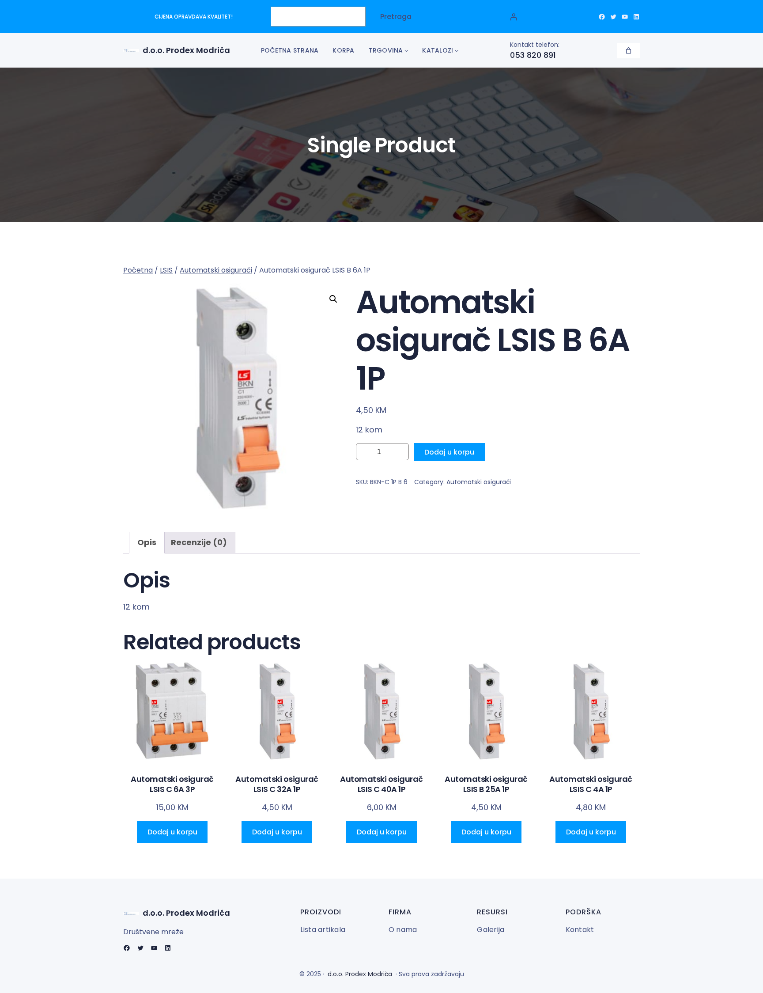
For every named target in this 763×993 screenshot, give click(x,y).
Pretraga (396, 16)
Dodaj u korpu (449, 452)
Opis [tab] (146, 542)
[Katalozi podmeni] (456, 50)
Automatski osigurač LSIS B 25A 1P (486, 784)
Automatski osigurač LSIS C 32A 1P (276, 784)
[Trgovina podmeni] (406, 50)
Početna (138, 270)
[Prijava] (513, 17)
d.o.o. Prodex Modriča (186, 50)
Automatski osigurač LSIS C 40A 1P (381, 784)
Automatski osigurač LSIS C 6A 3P (172, 784)
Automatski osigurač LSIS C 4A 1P (590, 784)
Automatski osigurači (216, 270)
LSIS (166, 270)
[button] (333, 299)
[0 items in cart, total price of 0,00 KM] (628, 50)
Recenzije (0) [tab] (199, 542)
